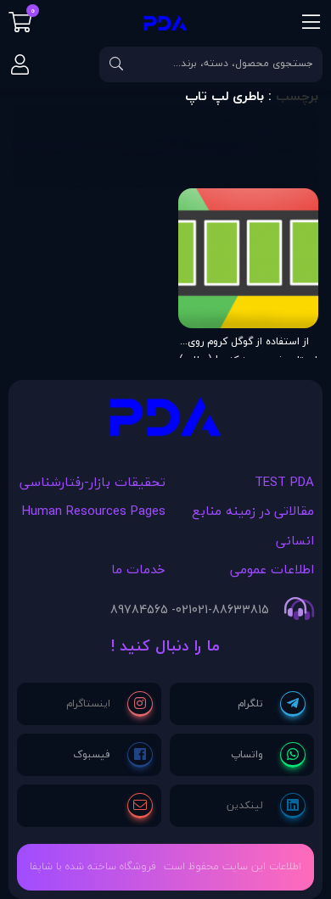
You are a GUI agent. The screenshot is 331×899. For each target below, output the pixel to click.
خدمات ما (138, 569)
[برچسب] (165, 421)
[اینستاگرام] (109, 704)
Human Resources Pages (94, 511)
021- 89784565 (151, 609)
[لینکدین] (266, 805)
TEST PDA (284, 482)
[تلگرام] (272, 704)
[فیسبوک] (113, 755)
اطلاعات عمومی (272, 569)
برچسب (297, 96)
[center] (116, 64)
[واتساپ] (268, 755)
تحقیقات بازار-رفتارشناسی (93, 482)
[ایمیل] (140, 805)
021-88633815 (230, 609)
